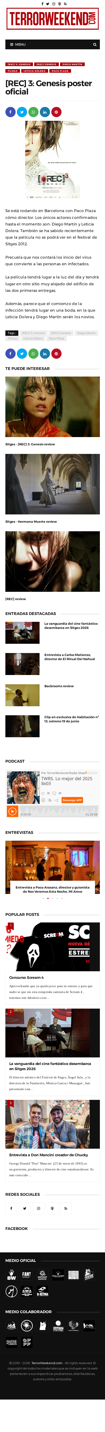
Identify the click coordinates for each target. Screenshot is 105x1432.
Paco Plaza (60, 71)
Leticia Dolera (35, 71)
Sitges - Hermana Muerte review (31, 521)
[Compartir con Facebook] (10, 111)
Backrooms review (59, 686)
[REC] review (15, 599)
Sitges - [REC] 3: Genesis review (30, 444)
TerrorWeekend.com (47, 1363)
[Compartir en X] (22, 111)
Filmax (13, 71)
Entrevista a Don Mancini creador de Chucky (48, 1155)
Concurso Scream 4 (26, 977)
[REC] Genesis (46, 64)
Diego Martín (72, 64)
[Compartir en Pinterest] (56, 111)
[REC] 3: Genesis (19, 64)
